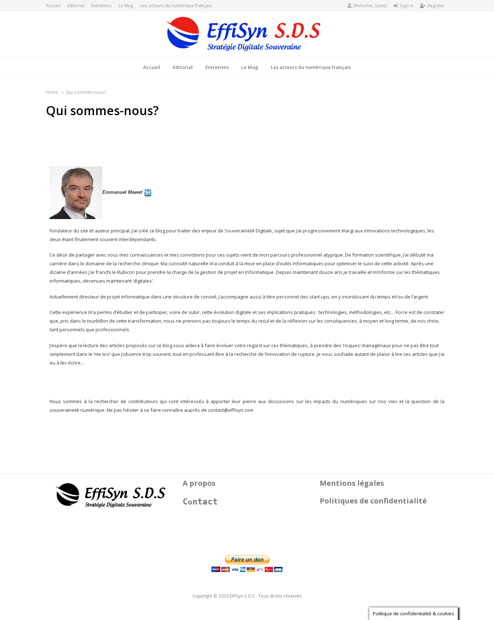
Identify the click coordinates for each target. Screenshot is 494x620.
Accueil (53, 6)
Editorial (75, 6)
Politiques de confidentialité (373, 501)
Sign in (407, 6)
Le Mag (126, 6)
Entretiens (101, 6)
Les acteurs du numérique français (176, 6)
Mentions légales (352, 483)
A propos (199, 483)
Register (436, 6)
